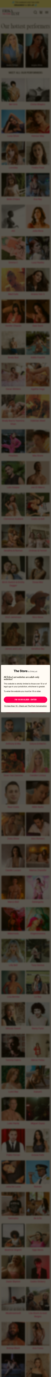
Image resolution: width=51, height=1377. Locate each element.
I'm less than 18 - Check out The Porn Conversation (25, 706)
